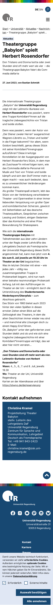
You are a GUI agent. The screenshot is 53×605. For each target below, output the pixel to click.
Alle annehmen (36, 601)
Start (5, 28)
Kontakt (26, 542)
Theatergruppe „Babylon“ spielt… (28, 32)
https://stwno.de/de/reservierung (21, 385)
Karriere (26, 547)
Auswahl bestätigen (33, 592)
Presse (26, 552)
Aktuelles (31, 28)
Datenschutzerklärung (25, 576)
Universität (17, 28)
